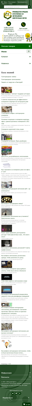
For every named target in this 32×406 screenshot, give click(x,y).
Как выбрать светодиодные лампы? (12, 203)
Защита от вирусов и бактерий (11, 82)
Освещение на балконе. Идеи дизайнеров (13, 141)
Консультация (23, 28)
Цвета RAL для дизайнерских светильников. (14, 156)
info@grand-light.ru (8, 31)
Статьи (10, 3)
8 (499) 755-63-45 (8, 27)
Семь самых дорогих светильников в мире (14, 281)
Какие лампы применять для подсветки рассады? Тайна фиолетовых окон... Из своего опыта (15, 234)
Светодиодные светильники (10, 79)
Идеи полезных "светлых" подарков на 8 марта (15, 94)
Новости (4, 3)
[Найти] (29, 6)
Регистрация (12, 2)
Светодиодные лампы (8, 76)
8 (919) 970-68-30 (8, 29)
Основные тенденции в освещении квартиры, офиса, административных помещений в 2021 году (15, 121)
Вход (5, 2)
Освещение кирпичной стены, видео (12, 129)
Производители (22, 2)
